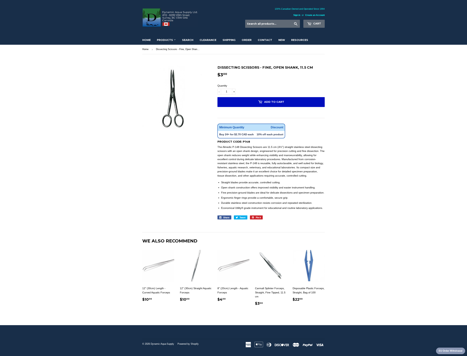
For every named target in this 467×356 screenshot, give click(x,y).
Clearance (208, 40)
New (281, 40)
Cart (316, 23)
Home (146, 40)
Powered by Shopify (188, 343)
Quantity (222, 85)
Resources (299, 40)
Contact (265, 40)
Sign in (296, 15)
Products (165, 40)
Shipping (229, 40)
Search (187, 40)
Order (247, 40)
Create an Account (315, 15)
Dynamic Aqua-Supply (162, 343)
